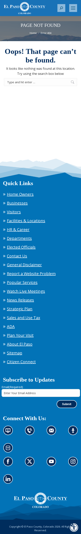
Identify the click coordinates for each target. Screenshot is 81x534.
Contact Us (17, 256)
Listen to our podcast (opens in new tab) (74, 432)
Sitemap (14, 353)
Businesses (17, 203)
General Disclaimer (24, 264)
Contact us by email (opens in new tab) (52, 432)
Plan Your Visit (20, 335)
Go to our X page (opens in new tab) (31, 464)
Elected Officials (21, 247)
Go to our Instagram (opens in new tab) (74, 464)
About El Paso (19, 344)
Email (12, 387)
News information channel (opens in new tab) (9, 432)
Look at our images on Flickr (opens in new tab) (9, 450)
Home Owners (20, 194)
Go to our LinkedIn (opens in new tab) (9, 481)
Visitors (14, 212)
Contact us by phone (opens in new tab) (31, 432)
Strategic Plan (19, 308)
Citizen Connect (21, 361)
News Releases (20, 300)
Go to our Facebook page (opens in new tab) (9, 464)
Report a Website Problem (31, 273)
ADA (11, 326)
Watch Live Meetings (26, 291)
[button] (61, 8)
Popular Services (22, 282)
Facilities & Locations (26, 220)
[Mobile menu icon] (73, 8)
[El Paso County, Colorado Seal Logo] (40, 507)
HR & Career (18, 229)
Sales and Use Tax (23, 317)
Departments (19, 238)
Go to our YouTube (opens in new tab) (52, 464)
